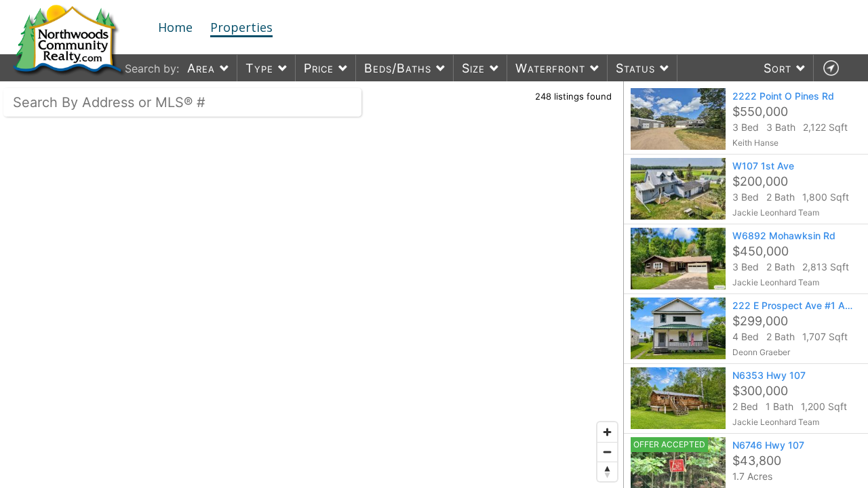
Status (635, 68)
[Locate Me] (831, 68)
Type (259, 68)
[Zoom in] (607, 432)
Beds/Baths (397, 68)
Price (319, 68)
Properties (241, 27)
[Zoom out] (607, 452)
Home (175, 27)
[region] (312, 284)
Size (473, 68)
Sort (777, 68)
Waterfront (550, 68)
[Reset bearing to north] (607, 471)
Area (201, 68)
